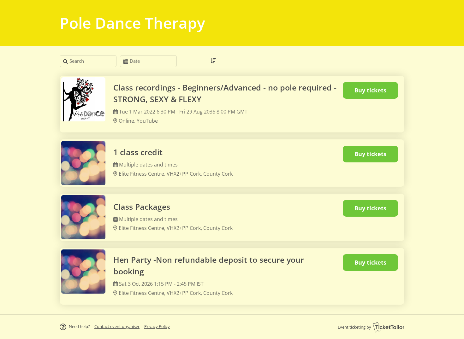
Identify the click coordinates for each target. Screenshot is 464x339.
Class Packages (141, 207)
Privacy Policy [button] (157, 326)
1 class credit (138, 152)
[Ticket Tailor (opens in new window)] (388, 327)
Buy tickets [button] (370, 90)
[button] (117, 326)
